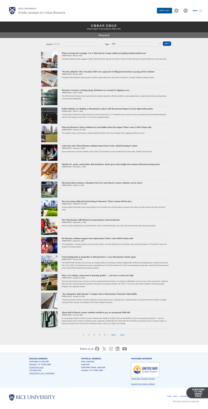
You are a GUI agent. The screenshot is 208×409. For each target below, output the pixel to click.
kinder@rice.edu (36, 367)
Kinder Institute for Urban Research (41, 12)
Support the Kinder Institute (143, 384)
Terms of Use (177, 401)
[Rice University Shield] (12, 10)
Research (184, 396)
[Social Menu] (176, 10)
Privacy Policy (186, 401)
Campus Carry (195, 401)
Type (107, 44)
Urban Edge (104, 25)
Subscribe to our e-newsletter (42, 373)
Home (169, 396)
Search (49, 44)
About (175, 396)
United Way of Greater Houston (143, 379)
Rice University (27, 8)
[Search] (185, 10)
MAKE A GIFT (164, 10)
